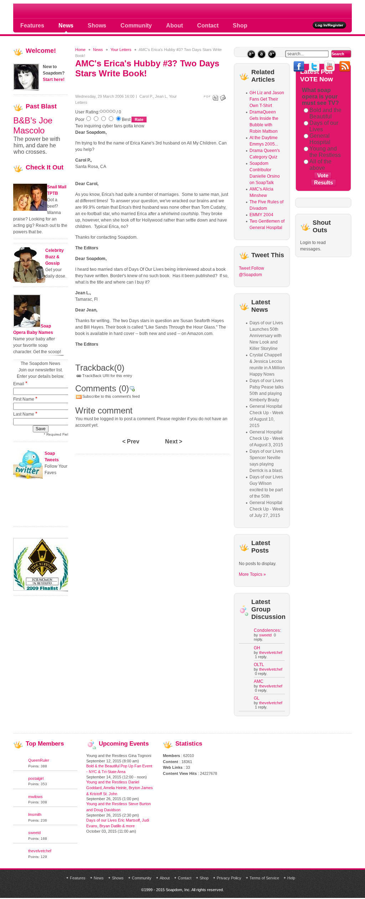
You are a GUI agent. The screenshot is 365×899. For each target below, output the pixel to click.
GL (256, 698)
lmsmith (34, 814)
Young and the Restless (325, 152)
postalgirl (35, 778)
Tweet (244, 268)
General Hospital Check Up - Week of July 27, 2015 (266, 509)
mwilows (35, 796)
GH (257, 647)
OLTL (259, 664)
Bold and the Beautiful (325, 113)
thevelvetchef (270, 652)
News (98, 49)
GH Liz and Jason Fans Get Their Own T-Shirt (267, 99)
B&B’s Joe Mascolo (32, 125)
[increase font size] (251, 54)
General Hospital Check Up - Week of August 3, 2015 (266, 438)
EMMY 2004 (261, 214)
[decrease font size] (271, 54)
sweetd (265, 635)
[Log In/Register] (329, 25)
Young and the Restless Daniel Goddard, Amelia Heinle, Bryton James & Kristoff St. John (119, 788)
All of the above (320, 164)
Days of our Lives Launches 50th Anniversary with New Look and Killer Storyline (266, 335)
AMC (258, 681)
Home (80, 49)
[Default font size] (261, 54)
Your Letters (121, 49)
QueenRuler (38, 760)
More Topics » (252, 574)
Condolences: (267, 630)
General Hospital (319, 139)
